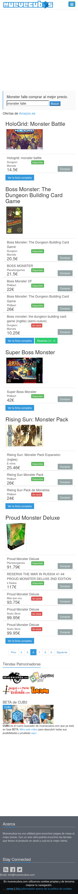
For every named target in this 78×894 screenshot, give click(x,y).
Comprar (65, 169)
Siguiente (62, 652)
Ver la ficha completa (20, 177)
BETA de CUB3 (15, 702)
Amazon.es (27, 113)
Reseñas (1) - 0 (46, 340)
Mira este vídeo (29, 729)
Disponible (37, 162)
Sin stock (36, 325)
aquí (33, 733)
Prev (13, 652)
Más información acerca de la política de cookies (44, 888)
